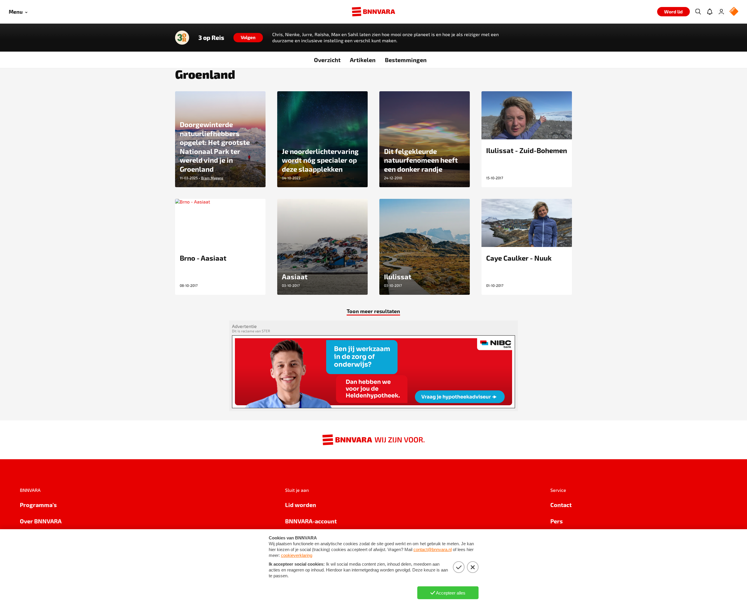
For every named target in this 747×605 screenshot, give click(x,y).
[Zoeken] (697, 11)
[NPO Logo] (733, 12)
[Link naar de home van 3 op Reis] (182, 38)
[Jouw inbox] (709, 12)
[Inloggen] (721, 11)
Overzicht (327, 59)
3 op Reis (211, 37)
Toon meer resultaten (373, 311)
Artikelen (363, 59)
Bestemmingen (406, 59)
